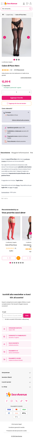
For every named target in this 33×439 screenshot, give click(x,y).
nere (11, 187)
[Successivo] (30, 233)
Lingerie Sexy (9, 14)
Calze (7, 159)
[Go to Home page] (10, 3)
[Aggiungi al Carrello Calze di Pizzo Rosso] (9, 258)
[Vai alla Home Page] (3, 15)
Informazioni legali (17, 424)
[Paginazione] (14, 59)
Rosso (18, 185)
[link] (24, 4)
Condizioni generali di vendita (16, 427)
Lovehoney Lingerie (7, 62)
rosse (16, 187)
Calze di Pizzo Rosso (11, 245)
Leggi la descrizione (26, 77)
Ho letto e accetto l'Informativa (17, 319)
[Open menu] (2, 4)
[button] (16, 37)
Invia (26, 315)
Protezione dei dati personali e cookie (17, 430)
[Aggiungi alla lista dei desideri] (18, 258)
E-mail (4, 312)
